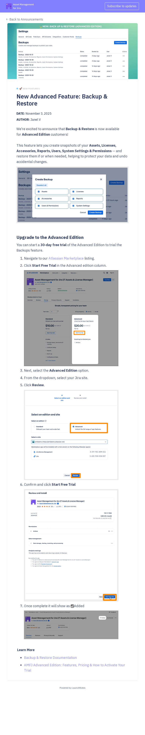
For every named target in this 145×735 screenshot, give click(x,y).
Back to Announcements (26, 19)
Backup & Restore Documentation (50, 657)
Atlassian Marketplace (66, 258)
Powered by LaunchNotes (73, 687)
